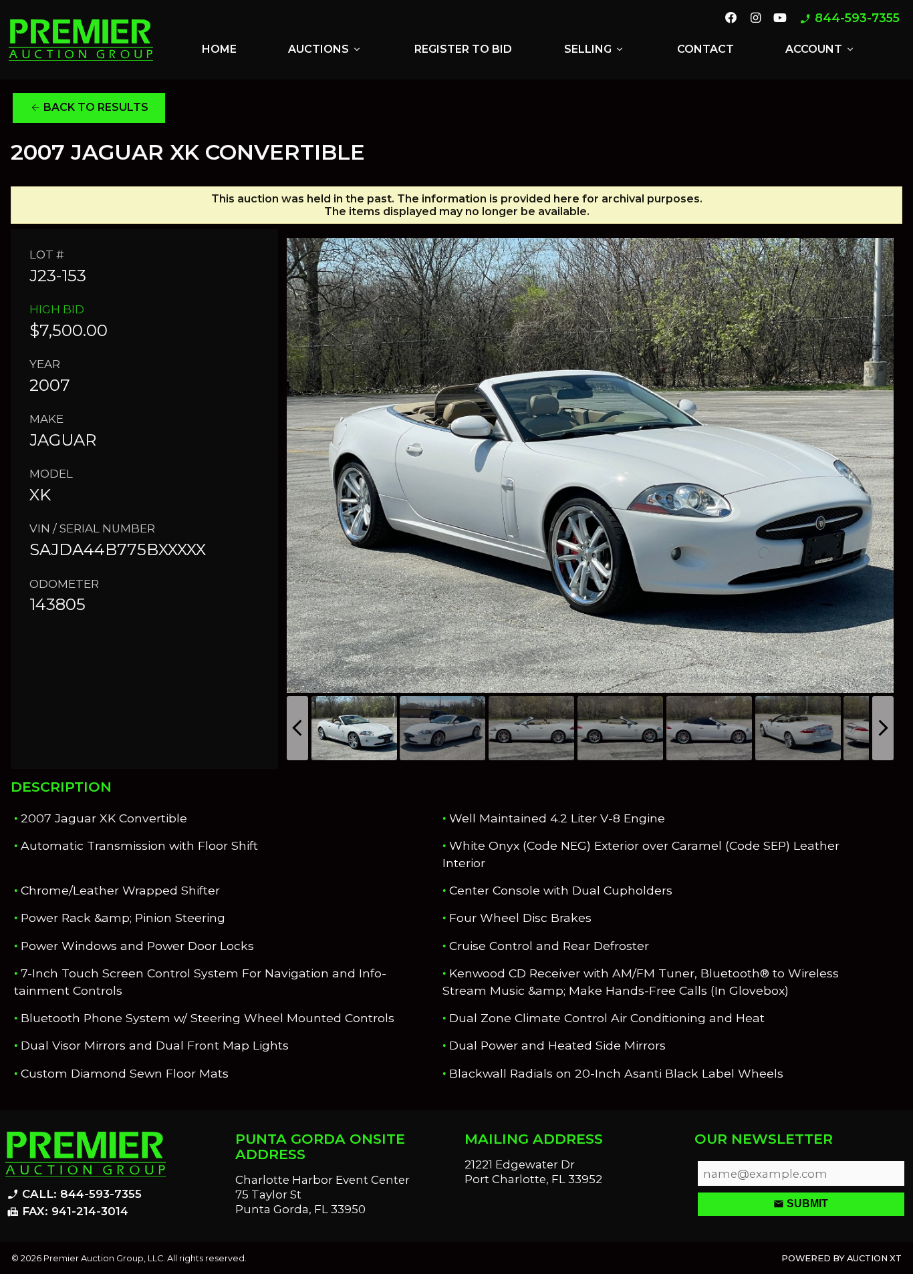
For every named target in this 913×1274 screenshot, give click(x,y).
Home (219, 49)
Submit (800, 1204)
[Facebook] (731, 19)
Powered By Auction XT (841, 1258)
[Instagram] (755, 19)
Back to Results (89, 107)
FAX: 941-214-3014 (67, 1212)
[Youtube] (780, 19)
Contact (705, 49)
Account (820, 49)
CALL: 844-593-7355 (74, 1194)
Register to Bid (463, 49)
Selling (594, 49)
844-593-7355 (849, 18)
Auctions (325, 49)
